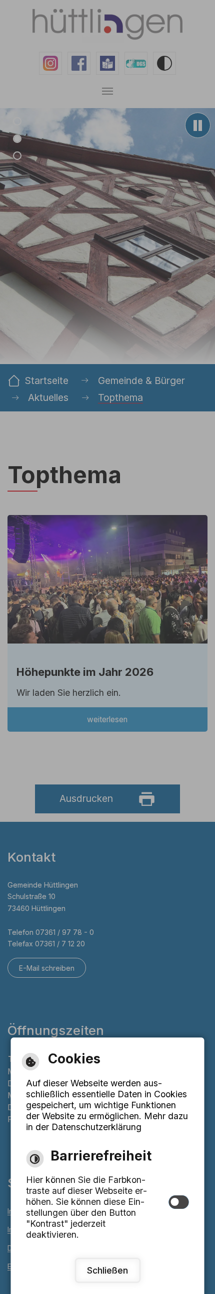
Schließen (107, 1270)
